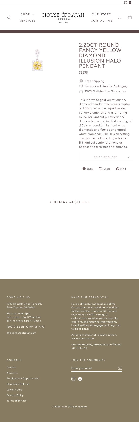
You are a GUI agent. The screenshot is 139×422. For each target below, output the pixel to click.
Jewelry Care (14, 389)
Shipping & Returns (18, 384)
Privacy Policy (15, 395)
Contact (11, 367)
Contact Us (102, 20)
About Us (12, 373)
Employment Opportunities (23, 378)
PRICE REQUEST (105, 157)
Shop (26, 14)
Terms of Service (16, 400)
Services (27, 20)
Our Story (102, 14)
